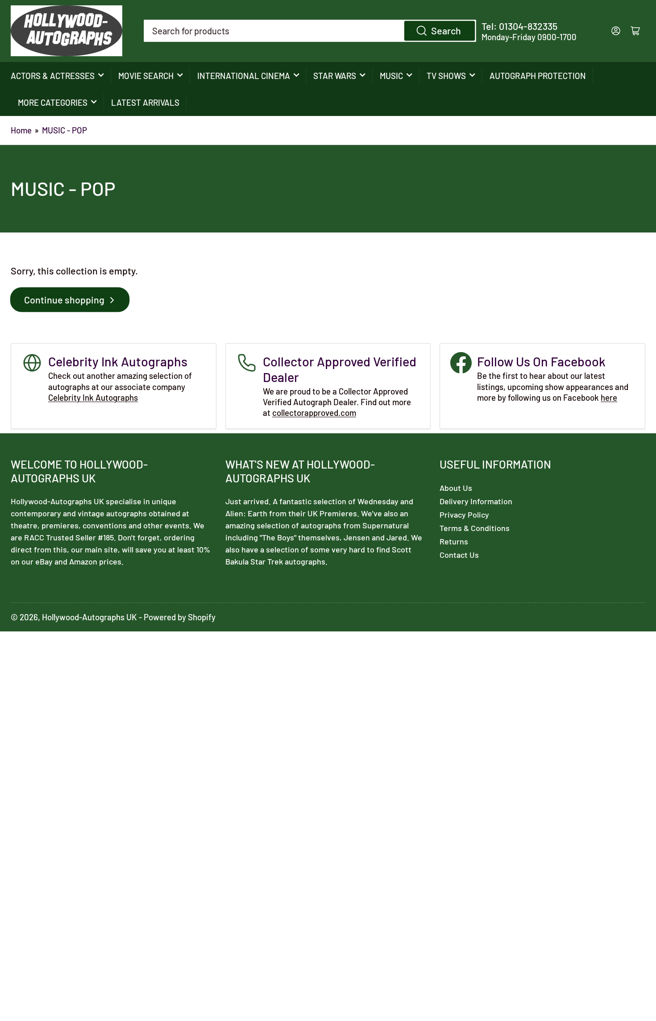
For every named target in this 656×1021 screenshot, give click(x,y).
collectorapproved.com (314, 412)
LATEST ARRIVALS (145, 102)
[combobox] (310, 31)
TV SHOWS (446, 76)
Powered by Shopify (180, 617)
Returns (454, 541)
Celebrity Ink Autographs (93, 397)
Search (446, 30)
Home (21, 130)
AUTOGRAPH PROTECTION (538, 76)
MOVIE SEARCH (146, 76)
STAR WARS (334, 76)
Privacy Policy (464, 514)
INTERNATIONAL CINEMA (243, 76)
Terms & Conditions (475, 528)
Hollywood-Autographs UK (89, 617)
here (609, 397)
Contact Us (459, 555)
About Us (456, 488)
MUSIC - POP (64, 130)
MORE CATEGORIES (52, 102)
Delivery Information (476, 501)
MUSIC (391, 76)
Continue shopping (64, 299)
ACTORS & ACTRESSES (53, 76)
